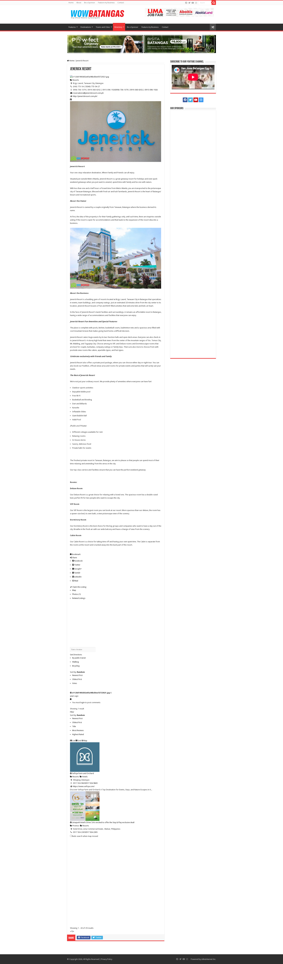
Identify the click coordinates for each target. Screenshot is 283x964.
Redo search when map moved (85, 836)
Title (74, 726)
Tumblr (77, 573)
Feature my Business (106, 3)
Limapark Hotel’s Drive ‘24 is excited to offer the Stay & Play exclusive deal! (103, 822)
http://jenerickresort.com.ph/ (85, 96)
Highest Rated (78, 734)
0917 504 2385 (91, 832)
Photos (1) (76, 594)
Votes (74, 683)
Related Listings (78, 598)
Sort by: (77, 672)
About (78, 3)
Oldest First (77, 679)
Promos (75, 826)
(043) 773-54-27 (93, 86)
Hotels (85, 777)
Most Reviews (78, 730)
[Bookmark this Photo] (70, 699)
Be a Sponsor (89, 3)
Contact (120, 3)
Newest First (77, 675)
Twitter (77, 565)
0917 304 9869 (91, 783)
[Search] (214, 2)
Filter (72, 712)
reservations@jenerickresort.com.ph (88, 93)
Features (72, 27)
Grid (79, 740)
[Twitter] (189, 3)
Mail (76, 581)
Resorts (75, 80)
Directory (118, 27)
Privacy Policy (106, 959)
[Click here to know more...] (141, 44)
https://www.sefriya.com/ (84, 786)
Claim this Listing (79, 587)
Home (71, 3)
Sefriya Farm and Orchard (83, 773)
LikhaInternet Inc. (208, 959)
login (82, 702)
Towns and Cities (103, 27)
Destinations (85, 27)
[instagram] (196, 3)
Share (74, 557)
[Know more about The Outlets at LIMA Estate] (179, 12)
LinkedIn (78, 577)
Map (74, 590)
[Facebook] (186, 3)
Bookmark (75, 554)
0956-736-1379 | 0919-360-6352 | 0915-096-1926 (136, 90)
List (73, 740)
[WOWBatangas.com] (97, 13)
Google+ (78, 569)
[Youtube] (192, 3)
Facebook (78, 561)
